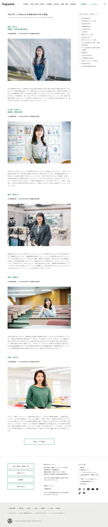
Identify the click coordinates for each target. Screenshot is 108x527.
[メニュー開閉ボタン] (104, 4)
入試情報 (49, 4)
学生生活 (56, 4)
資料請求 (83, 4)
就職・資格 (64, 4)
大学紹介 (26, 4)
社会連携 (73, 4)
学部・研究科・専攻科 (37, 4)
